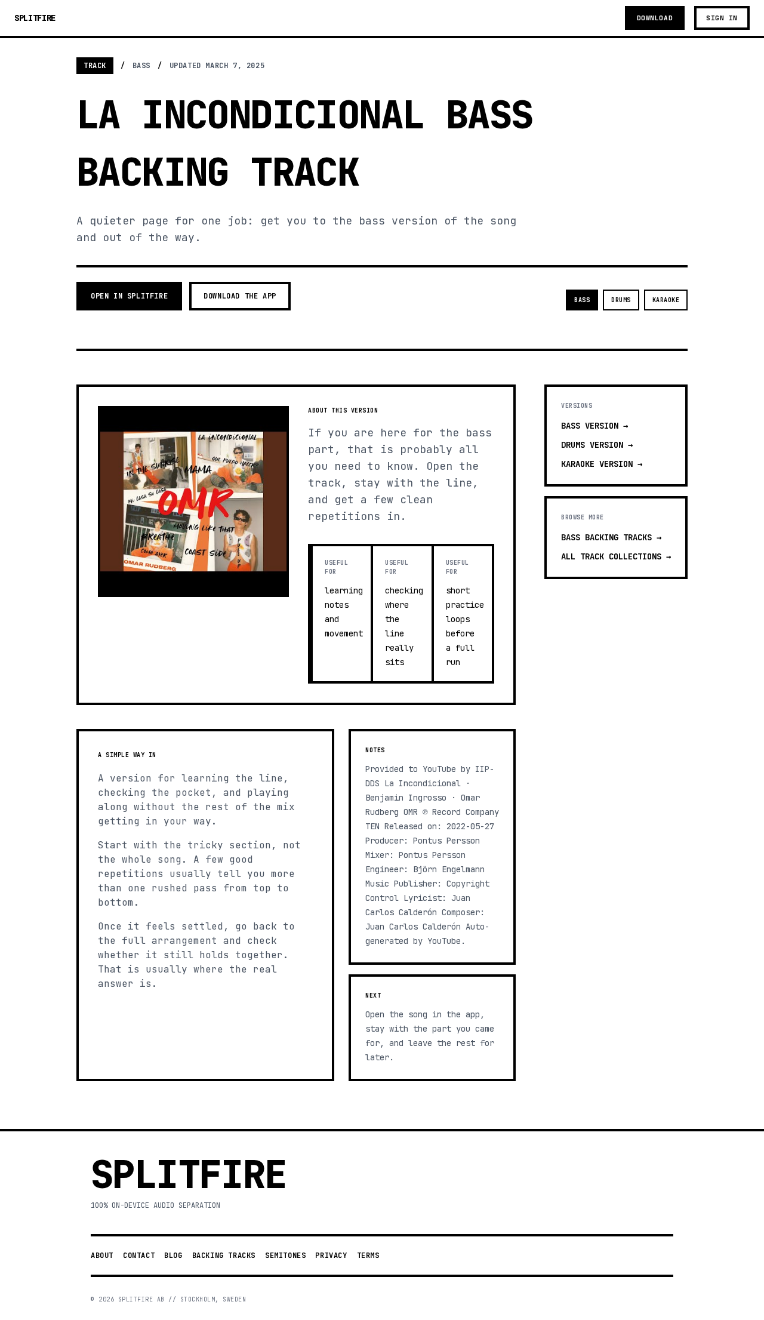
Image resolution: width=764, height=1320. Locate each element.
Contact (139, 1255)
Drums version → (597, 444)
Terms (368, 1255)
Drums (621, 300)
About (102, 1255)
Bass (582, 300)
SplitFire (35, 18)
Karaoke (666, 300)
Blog (173, 1255)
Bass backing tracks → (611, 537)
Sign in (722, 18)
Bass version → (594, 425)
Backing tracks (223, 1255)
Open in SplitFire (129, 296)
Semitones (285, 1255)
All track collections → (616, 556)
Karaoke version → (601, 464)
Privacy (331, 1255)
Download (655, 18)
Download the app (240, 296)
